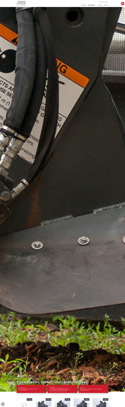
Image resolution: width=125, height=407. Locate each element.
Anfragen (29, 399)
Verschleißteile (91, 5)
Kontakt (106, 5)
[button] (3, 404)
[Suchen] (107, 2)
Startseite (83, 5)
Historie (100, 5)
